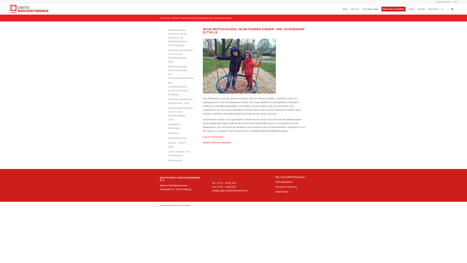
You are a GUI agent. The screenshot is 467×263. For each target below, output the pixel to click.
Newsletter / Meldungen (174, 126)
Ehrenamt (173, 133)
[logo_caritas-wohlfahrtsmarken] (34, 9)
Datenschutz (282, 191)
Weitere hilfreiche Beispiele (217, 142)
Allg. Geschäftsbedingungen (290, 177)
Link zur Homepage (213, 137)
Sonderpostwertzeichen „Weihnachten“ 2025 (179, 101)
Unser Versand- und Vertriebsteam (178, 153)
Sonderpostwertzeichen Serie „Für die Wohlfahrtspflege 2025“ (179, 114)
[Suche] (442, 9)
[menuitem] (444, 1)
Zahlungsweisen (284, 182)
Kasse (456, 2)
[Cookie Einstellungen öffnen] (5, 259)
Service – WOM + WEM (177, 145)
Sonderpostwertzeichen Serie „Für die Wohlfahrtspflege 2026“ (179, 56)
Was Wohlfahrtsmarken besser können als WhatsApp (177, 89)
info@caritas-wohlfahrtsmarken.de (230, 190)
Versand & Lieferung (286, 187)
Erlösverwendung (177, 138)
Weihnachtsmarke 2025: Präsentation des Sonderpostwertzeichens (179, 72)
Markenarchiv (175, 160)
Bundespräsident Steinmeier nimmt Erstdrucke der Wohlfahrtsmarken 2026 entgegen (177, 38)
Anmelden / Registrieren (443, 2)
